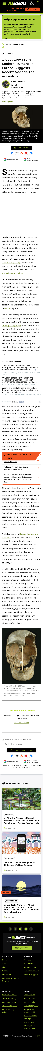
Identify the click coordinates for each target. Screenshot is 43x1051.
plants (10, 814)
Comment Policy (9, 1002)
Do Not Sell (29, 1022)
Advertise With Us (31, 971)
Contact (27, 960)
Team (4, 963)
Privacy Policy (30, 1002)
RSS (38, 1036)
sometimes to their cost (13, 273)
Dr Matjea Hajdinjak (11, 325)
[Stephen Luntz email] (16, 85)
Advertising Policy (31, 1006)
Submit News (30, 967)
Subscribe (6, 974)
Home (4, 960)
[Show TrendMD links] (40, 401)
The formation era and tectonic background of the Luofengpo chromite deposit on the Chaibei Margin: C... (20, 368)
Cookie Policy (29, 998)
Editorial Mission (9, 995)
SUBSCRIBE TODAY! (21, 723)
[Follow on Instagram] (20, 929)
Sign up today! (21, 948)
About (4, 967)
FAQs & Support (31, 974)
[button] (38, 2)
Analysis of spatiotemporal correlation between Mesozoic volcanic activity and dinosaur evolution (20, 390)
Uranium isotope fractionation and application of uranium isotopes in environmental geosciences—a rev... (19, 380)
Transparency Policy (10, 1006)
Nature (8, 53)
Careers (5, 971)
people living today (11, 262)
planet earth (12, 901)
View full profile (7, 102)
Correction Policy (9, 998)
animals (10, 859)
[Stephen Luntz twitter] (12, 85)
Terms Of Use (29, 995)
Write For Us (29, 963)
